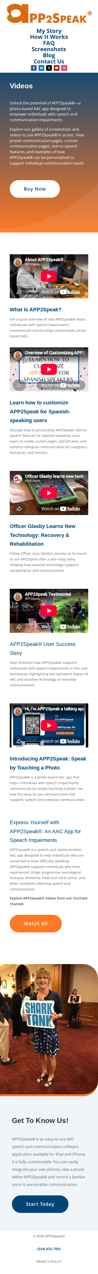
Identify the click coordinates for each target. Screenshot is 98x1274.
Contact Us (49, 61)
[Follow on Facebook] (34, 68)
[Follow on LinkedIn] (41, 68)
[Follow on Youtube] (56, 68)
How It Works (49, 36)
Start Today (40, 1204)
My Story (49, 31)
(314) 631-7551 (49, 1249)
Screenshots (49, 49)
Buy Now (35, 189)
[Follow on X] (49, 68)
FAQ (49, 43)
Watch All (36, 923)
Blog (49, 55)
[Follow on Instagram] (64, 68)
